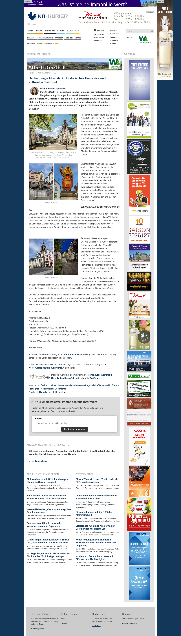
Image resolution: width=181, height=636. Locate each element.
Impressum (114, 40)
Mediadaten (114, 33)
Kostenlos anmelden (74, 429)
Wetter (78, 38)
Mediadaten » (97, 626)
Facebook (100, 30)
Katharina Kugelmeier (55, 88)
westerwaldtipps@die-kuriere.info (45, 367)
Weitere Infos (35, 347)
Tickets (129, 37)
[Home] (29, 24)
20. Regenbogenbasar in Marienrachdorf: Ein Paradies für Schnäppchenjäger (48, 555)
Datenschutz (114, 37)
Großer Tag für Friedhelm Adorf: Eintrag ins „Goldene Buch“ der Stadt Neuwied (48, 541)
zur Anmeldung (39, 461)
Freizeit (44, 385)
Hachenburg (43, 54)
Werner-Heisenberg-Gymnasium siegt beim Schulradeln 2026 (49, 511)
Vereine (61, 31)
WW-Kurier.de (99, 37)
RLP (77, 31)
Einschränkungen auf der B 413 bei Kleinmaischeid (94, 513)
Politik (39, 31)
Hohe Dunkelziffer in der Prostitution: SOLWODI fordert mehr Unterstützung (47, 497)
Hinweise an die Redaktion (52, 392)
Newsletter (98, 40)
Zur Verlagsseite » (38, 628)
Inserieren (113, 30)
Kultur (70, 31)
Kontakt (113, 43)
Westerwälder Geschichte (53, 388)
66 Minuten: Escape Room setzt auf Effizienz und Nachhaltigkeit (94, 558)
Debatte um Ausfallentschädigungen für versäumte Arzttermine (97, 497)
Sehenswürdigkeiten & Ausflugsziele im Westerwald (84, 385)
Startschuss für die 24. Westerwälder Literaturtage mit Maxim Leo (95, 527)
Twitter (64, 623)
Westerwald (35, 44)
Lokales (31, 38)
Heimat (53, 385)
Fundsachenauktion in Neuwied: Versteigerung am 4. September (44, 525)
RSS (63, 618)
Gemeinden (68, 38)
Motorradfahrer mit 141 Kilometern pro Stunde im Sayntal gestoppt (47, 480)
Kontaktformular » (129, 623)
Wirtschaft (50, 31)
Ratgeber (59, 38)
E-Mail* (38, 418)
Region (30, 31)
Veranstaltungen (46, 38)
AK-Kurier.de (99, 34)
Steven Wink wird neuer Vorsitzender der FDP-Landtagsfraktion (97, 480)
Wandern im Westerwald (76, 354)
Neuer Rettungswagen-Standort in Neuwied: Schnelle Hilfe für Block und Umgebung (96, 542)
